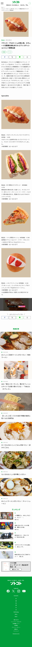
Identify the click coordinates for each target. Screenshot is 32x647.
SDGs (16, 614)
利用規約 (16, 625)
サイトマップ (16, 631)
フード (9, 52)
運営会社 (16, 629)
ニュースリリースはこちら (16, 621)
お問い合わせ (16, 619)
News (16, 616)
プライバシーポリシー (16, 627)
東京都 (3, 52)
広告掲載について (16, 623)
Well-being (16, 612)
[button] (4, 57)
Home (2, 7)
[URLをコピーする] (27, 57)
